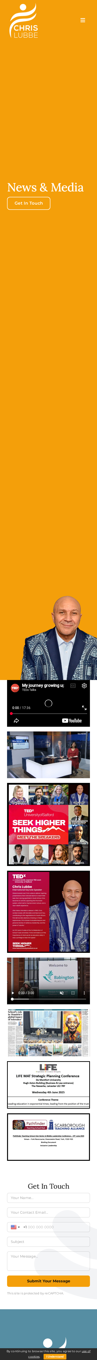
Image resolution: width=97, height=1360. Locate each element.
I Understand (55, 1356)
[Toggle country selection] (15, 1227)
